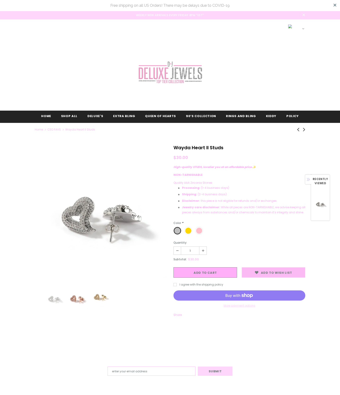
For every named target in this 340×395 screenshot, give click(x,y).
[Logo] (170, 72)
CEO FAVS (54, 129)
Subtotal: (180, 259)
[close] (335, 5)
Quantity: (180, 243)
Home (39, 129)
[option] (101, 212)
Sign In (255, 27)
